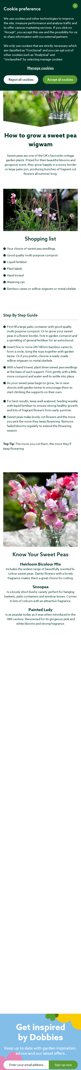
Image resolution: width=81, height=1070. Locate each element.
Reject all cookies (21, 79)
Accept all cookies (60, 79)
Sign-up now (63, 1065)
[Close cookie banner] (75, 5)
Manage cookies (40, 68)
